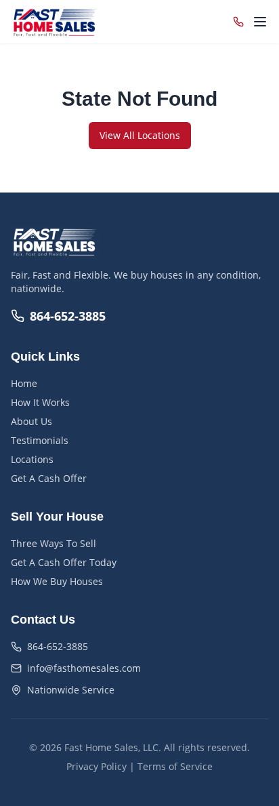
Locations (32, 459)
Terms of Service (175, 766)
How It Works (40, 402)
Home (24, 383)
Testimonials (39, 440)
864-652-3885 (68, 316)
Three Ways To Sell (53, 543)
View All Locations (140, 135)
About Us (31, 421)
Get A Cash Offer (49, 478)
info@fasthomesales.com (84, 668)
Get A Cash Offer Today (63, 562)
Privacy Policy (96, 766)
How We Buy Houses (57, 581)
